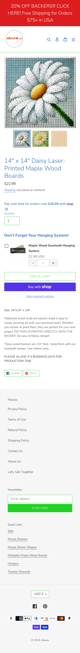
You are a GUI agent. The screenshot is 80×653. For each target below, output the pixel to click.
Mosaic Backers (18, 539)
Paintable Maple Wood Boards (27, 555)
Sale (10, 531)
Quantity (9, 213)
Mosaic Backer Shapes (22, 547)
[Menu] (73, 39)
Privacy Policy (17, 409)
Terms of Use (17, 419)
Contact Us (15, 451)
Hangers (13, 563)
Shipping (10, 190)
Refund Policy (17, 430)
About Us (14, 461)
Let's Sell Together (20, 472)
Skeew (45, 640)
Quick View (19, 250)
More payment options (40, 296)
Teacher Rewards (19, 572)
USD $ (38, 594)
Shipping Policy (18, 440)
